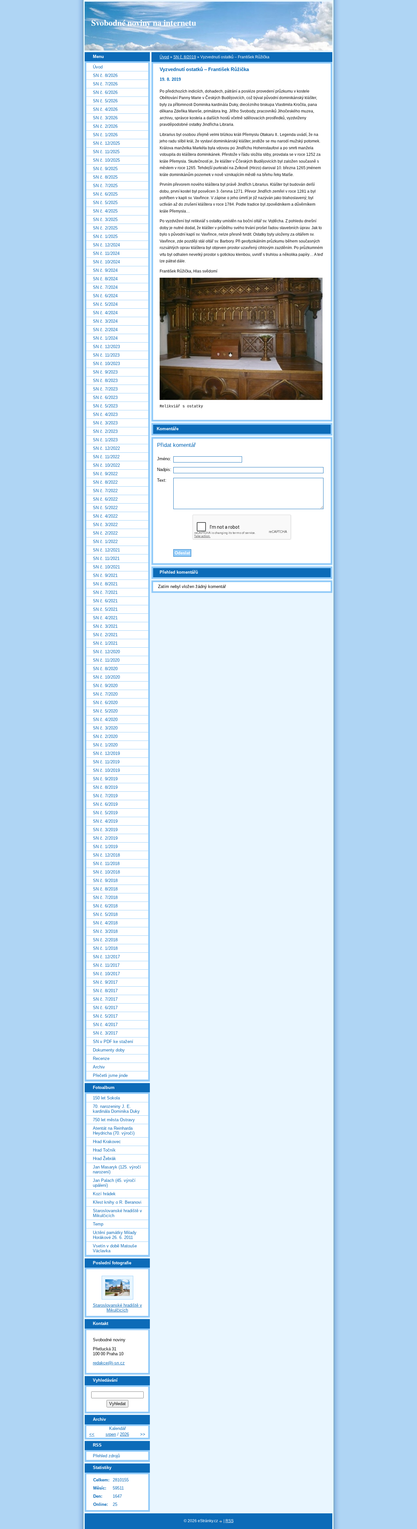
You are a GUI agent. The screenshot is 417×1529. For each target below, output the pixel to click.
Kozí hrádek (104, 1193)
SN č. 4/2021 (105, 617)
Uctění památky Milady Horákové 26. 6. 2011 (115, 1235)
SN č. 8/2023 (105, 380)
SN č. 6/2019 (105, 804)
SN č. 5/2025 (105, 202)
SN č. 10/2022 (106, 465)
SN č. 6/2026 (105, 92)
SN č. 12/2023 (106, 346)
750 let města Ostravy (114, 1119)
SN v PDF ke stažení (113, 1041)
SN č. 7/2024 (105, 287)
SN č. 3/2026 (105, 117)
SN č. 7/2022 (105, 490)
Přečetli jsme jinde (110, 1075)
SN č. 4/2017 (105, 1024)
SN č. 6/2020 (105, 702)
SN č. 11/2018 (106, 863)
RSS (229, 1521)
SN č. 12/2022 (106, 448)
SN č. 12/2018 (106, 855)
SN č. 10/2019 (106, 770)
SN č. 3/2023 (105, 422)
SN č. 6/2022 (105, 499)
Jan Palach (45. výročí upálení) (114, 1183)
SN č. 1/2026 (105, 134)
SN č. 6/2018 (105, 906)
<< (91, 1434)
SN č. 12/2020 (106, 651)
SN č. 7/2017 (105, 999)
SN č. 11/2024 (106, 253)
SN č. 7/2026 (105, 83)
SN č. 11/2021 (106, 558)
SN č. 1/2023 (105, 439)
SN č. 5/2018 (105, 914)
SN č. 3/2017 (105, 1033)
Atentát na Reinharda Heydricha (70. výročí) (114, 1131)
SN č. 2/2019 (105, 838)
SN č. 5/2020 (105, 711)
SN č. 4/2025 (105, 211)
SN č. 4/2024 (105, 312)
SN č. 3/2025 (105, 219)
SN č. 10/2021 (106, 567)
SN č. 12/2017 (106, 956)
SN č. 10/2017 (106, 973)
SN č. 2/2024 (105, 329)
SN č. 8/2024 (105, 278)
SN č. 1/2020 (105, 744)
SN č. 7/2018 (105, 897)
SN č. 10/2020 (106, 677)
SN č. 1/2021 (105, 643)
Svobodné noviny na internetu (143, 22)
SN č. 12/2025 (106, 143)
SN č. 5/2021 (105, 609)
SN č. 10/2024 (106, 261)
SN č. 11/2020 (106, 660)
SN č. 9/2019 (105, 778)
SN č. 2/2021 (105, 634)
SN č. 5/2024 (105, 304)
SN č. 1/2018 (105, 948)
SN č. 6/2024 (105, 295)
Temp (98, 1224)
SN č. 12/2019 (106, 753)
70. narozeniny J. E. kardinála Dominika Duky (116, 1109)
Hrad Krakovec (107, 1141)
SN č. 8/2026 (105, 75)
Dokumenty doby (109, 1050)
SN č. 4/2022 (105, 516)
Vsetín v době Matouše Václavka (115, 1248)
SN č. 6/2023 (105, 397)
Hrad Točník (104, 1150)
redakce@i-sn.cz (109, 1362)
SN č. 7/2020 (105, 694)
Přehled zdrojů (106, 1455)
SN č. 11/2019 (106, 761)
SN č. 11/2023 (106, 355)
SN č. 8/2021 (105, 583)
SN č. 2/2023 (105, 431)
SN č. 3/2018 (105, 931)
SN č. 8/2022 (105, 482)
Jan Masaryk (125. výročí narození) (117, 1169)
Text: (161, 480)
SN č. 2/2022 (105, 533)
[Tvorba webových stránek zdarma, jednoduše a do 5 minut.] (221, 1521)
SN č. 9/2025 (105, 168)
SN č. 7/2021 (105, 592)
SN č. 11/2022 (106, 456)
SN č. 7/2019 (105, 795)
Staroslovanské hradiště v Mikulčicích (117, 1213)
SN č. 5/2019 (105, 812)
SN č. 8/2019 (184, 57)
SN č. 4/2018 (105, 922)
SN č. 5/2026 (105, 100)
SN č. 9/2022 (105, 473)
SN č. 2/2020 (105, 736)
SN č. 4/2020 (105, 719)
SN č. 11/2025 (106, 151)
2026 (124, 1434)
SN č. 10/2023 (106, 363)
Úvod (164, 57)
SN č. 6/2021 (105, 600)
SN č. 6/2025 (105, 194)
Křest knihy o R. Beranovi (117, 1202)
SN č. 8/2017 (105, 990)
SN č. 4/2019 (105, 821)
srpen (111, 1434)
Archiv (99, 1067)
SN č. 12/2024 (106, 245)
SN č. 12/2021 (106, 550)
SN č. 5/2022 (105, 507)
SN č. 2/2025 (105, 228)
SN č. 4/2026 (105, 109)
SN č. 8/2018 (105, 889)
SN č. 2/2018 (105, 939)
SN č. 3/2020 (105, 728)
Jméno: (164, 458)
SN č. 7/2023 (105, 389)
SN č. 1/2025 (105, 236)
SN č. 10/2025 (106, 160)
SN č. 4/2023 (105, 414)
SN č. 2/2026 (105, 126)
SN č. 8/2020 (105, 668)
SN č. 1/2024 (105, 338)
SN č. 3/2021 (105, 626)
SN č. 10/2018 (106, 872)
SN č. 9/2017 (105, 982)
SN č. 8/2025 (105, 177)
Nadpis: (164, 469)
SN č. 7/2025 (105, 185)
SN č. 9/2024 (105, 270)
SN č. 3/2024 (105, 321)
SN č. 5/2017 (105, 1016)
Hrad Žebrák (104, 1158)
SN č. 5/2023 (105, 406)
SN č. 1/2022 (105, 541)
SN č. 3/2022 (105, 524)
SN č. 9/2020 (105, 685)
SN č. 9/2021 (105, 575)
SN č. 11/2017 (106, 965)
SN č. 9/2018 (105, 880)
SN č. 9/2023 (105, 372)
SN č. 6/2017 (105, 1007)
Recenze (101, 1058)
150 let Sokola (106, 1097)
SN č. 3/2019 (105, 829)
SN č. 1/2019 (105, 846)
